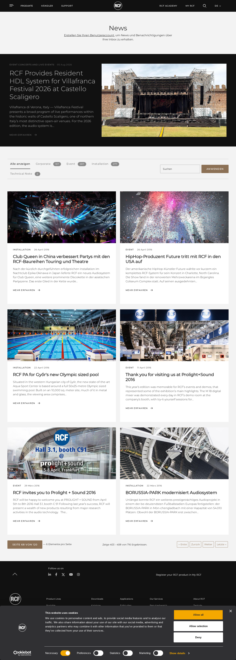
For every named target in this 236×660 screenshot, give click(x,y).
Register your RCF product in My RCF (178, 574)
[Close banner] (230, 611)
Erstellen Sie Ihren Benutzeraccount (89, 35)
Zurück (195, 544)
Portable (50, 605)
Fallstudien (125, 605)
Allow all (198, 614)
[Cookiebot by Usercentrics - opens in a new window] (22, 653)
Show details (177, 653)
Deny (198, 637)
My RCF (190, 5)
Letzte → (221, 544)
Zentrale (197, 605)
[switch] (98, 653)
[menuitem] (47, 5)
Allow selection (198, 626)
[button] (24, 544)
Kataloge (96, 605)
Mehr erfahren (21, 135)
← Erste (182, 544)
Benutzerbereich (158, 605)
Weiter (208, 544)
